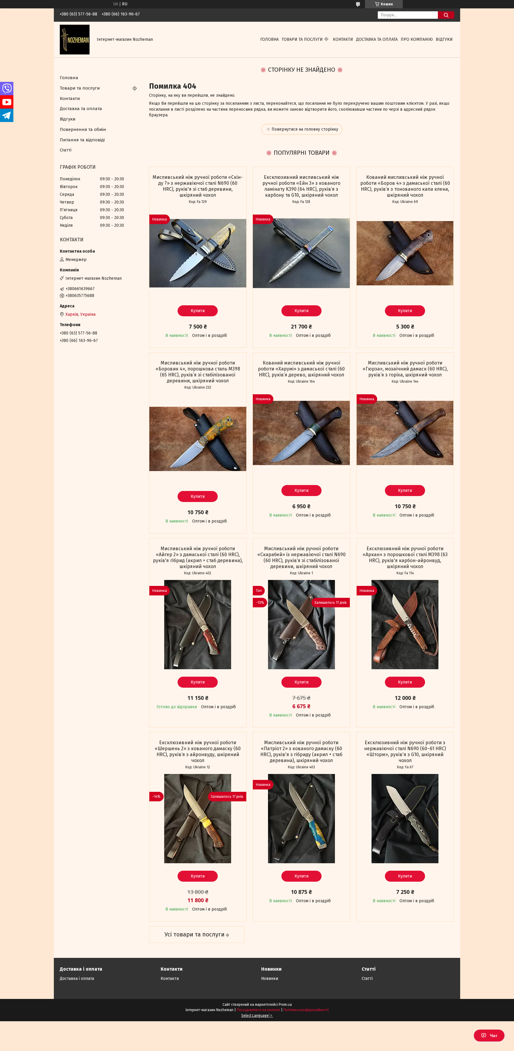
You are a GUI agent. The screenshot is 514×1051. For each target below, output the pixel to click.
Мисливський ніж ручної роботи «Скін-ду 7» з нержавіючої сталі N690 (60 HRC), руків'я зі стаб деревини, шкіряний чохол (198, 186)
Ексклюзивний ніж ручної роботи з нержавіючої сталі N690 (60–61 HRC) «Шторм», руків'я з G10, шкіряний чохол (405, 751)
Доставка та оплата (377, 39)
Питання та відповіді (82, 140)
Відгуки (444, 39)
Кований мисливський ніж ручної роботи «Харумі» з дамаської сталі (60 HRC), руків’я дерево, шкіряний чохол (301, 369)
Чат (493, 1035)
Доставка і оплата (77, 978)
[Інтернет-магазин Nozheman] (75, 39)
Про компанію (417, 39)
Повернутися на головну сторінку (305, 129)
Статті (65, 150)
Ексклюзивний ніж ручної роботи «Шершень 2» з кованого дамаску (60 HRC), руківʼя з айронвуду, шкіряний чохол (198, 751)
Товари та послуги (302, 39)
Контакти (343, 39)
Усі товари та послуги (194, 934)
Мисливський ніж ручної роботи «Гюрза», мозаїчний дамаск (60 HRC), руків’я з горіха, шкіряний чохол (405, 369)
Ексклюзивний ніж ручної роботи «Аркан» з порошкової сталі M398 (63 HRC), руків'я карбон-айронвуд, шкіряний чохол (405, 557)
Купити (198, 310)
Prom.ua (285, 1004)
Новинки (269, 978)
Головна (269, 39)
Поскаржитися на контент (258, 1010)
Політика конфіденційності (306, 1010)
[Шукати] (446, 15)
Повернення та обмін (83, 129)
